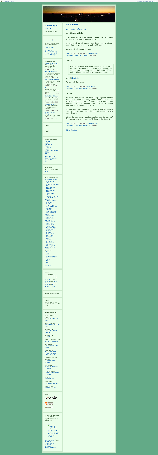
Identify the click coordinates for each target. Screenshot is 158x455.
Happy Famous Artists (51, 158)
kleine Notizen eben (92, 53)
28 (47, 284)
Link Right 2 (48, 159)
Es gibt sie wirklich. (74, 33)
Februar (47, 286)
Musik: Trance (50, 225)
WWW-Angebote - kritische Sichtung (50, 246)
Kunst (47, 255)
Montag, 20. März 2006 (76, 29)
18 (54, 281)
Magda (47, 146)
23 (51, 283)
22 (49, 283)
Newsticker (48, 446)
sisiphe (47, 152)
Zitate (47, 249)
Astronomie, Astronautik (52, 184)
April (53, 286)
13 (45, 281)
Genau (69, 60)
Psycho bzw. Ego (51, 228)
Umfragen (49, 241)
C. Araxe (47, 141)
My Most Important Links (52, 53)
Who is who (49, 244)
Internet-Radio (50, 205)
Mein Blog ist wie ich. (51, 26)
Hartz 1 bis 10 (50, 202)
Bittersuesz (49, 189)
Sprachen (48, 238)
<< (156, 1)
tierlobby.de (48, 441)
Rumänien (49, 232)
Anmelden (139, 1)
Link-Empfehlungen (50, 55)
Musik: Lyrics (49, 223)
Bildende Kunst (50, 187)
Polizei (48, 259)
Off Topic (47, 88)
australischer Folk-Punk (51, 383)
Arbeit (47, 183)
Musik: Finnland (50, 222)
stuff (46, 161)
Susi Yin (75, 78)
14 (47, 281)
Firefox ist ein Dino (50, 104)
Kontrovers (49, 208)
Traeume (48, 240)
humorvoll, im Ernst (50, 387)
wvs (46, 153)
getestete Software (51, 201)
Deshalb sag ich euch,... (52, 71)
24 (53, 283)
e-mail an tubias (49, 47)
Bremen (48, 192)
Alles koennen (50, 181)
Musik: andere (50, 216)
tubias (12, 1)
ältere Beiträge (71, 130)
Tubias (68, 53)
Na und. (69, 93)
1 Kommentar (70, 55)
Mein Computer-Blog (51, 52)
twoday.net (6, 1)
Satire (47, 261)
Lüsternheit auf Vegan (51, 63)
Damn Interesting (50, 156)
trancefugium (48, 50)
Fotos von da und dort (52, 196)
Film (47, 195)
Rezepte (48, 231)
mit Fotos (47, 336)
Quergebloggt (91, 86)
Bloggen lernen (50, 190)
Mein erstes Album (51, 256)
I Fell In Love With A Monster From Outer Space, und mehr (50, 353)
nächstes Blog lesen (149, 1)
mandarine (48, 147)
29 (49, 284)
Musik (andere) (50, 258)
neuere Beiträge (72, 25)
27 (45, 284)
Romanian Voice (49, 440)
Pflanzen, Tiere (50, 226)
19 (56, 281)
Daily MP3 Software (50, 447)
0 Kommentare (70, 88)
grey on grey (48, 144)
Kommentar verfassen (81, 55)
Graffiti (48, 253)
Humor (48, 204)
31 (53, 284)
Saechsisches (50, 234)
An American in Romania (52, 150)
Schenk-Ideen (50, 235)
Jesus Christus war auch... (52, 79)
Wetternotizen (50, 243)
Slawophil (49, 237)
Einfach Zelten (50, 193)
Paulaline (47, 149)
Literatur (48, 210)
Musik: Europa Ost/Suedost (49, 219)
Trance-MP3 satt (49, 378)
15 (49, 281)
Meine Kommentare (51, 211)
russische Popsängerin (51, 341)
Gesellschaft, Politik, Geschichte (51, 198)
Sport (47, 262)
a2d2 (46, 143)
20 (45, 283)
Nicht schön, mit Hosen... (52, 96)
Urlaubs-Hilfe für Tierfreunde (49, 443)
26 (56, 283)
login (46, 171)
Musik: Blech (49, 217)
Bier (47, 186)
